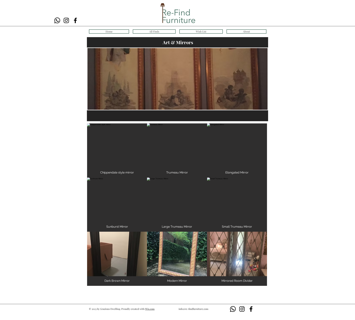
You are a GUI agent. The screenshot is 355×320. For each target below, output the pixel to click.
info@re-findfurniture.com (193, 308)
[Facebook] (75, 20)
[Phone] (57, 20)
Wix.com (150, 308)
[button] (117, 150)
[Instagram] (66, 20)
